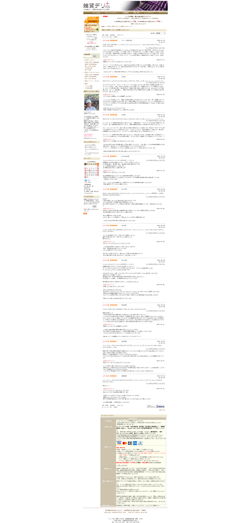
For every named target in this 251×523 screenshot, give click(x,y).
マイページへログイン (111, 13)
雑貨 (86, 83)
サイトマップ (163, 13)
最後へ (116, 36)
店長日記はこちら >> (90, 138)
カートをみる (96, 13)
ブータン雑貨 (88, 86)
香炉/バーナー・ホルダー (92, 81)
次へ (111, 36)
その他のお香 (88, 68)
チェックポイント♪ (90, 141)
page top (162, 410)
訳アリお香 (88, 70)
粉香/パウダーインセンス (92, 72)
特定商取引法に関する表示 (132, 510)
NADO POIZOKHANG (91, 64)
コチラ (147, 505)
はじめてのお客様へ (90, 145)
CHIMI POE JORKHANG (92, 62)
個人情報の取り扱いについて (113, 510)
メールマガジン (89, 196)
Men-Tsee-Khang (90, 66)
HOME (103, 26)
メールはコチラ (88, 193)
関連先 (144, 510)
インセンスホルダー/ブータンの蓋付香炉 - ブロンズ (118, 160)
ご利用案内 (125, 13)
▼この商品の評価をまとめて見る (155, 48)
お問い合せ (136, 13)
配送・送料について (90, 147)
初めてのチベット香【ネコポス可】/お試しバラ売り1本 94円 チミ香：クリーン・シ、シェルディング (133, 81)
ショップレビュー (149, 13)
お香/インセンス (90, 60)
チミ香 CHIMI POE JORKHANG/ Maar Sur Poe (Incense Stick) (124, 309)
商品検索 (87, 54)
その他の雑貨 (88, 88)
